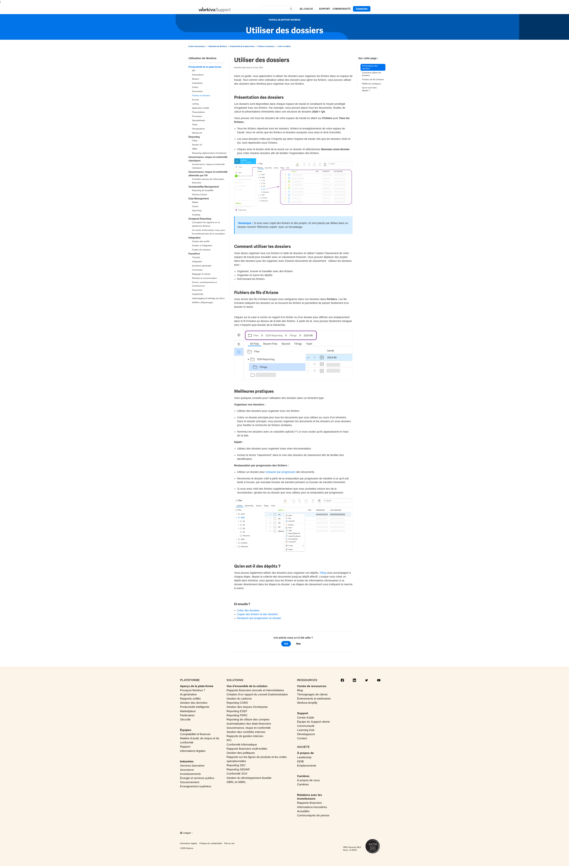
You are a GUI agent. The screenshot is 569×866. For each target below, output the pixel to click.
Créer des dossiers (248, 610)
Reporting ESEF (237, 711)
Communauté (305, 725)
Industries (187, 761)
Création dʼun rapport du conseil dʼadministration (257, 694)
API (193, 70)
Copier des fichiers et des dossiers (257, 614)
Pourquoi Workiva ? (192, 690)
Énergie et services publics (197, 778)
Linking (195, 104)
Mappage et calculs (201, 274)
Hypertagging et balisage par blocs (208, 298)
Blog (300, 690)
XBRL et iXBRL (236, 782)
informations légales (193, 750)
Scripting (196, 214)
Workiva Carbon (199, 194)
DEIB (300, 761)
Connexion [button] (361, 8)
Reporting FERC (237, 715)
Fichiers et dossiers (266, 46)
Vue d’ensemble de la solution (247, 686)
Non (298, 643)
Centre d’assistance (196, 46)
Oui (286, 643)
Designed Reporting (199, 218)
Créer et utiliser (284, 46)
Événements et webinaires (314, 698)
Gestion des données (193, 702)
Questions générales (201, 265)
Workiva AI (197, 133)
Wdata (195, 202)
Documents (197, 91)
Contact (302, 738)
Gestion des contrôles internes (246, 731)
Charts (195, 87)
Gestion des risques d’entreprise (247, 706)
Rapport (185, 746)
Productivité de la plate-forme (242, 46)
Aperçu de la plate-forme (196, 686)
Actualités (303, 811)
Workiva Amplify (307, 702)
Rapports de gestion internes (245, 736)
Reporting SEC (236, 765)
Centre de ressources (311, 686)
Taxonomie (197, 290)
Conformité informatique (242, 744)
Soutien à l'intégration (202, 245)
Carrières (303, 776)
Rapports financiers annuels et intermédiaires (255, 690)
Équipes (185, 730)
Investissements (190, 773)
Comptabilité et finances (195, 734)
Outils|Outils (197, 294)
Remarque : (245, 223)
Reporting (194, 137)
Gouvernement (189, 782)
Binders (195, 79)
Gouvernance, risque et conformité (249, 727)
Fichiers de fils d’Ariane (373, 79)
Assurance (187, 769)
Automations (198, 75)
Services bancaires (192, 765)
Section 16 (197, 144)
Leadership (304, 757)
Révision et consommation (204, 278)
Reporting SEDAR (238, 769)
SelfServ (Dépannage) (202, 302)
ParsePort (194, 253)
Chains (195, 206)
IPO (229, 740)
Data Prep (197, 210)
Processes (197, 116)
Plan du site (229, 843)
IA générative (188, 694)
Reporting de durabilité (202, 190)
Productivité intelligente (194, 706)
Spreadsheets (198, 120)
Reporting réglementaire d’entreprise (209, 153)
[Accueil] (215, 9)
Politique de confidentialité (210, 843)
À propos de (305, 753)
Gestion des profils (201, 241)
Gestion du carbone (239, 698)
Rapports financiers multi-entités (247, 748)
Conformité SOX (237, 773)
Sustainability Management (203, 186)
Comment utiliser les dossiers (371, 74)
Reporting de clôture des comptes (248, 719)
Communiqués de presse (313, 815)
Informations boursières (312, 807)
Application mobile (200, 108)
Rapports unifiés (190, 698)
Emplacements (306, 765)
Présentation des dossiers (370, 67)
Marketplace (188, 711)
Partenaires (187, 715)
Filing (194, 140)
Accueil (195, 99)
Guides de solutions (201, 249)
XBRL (194, 149)
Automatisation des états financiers (249, 723)
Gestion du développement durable (249, 777)
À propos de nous (308, 780)
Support (302, 713)
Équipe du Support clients (313, 721)
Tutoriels (196, 257)
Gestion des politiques (241, 752)
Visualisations (198, 128)
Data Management (198, 198)
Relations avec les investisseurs (309, 796)
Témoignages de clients (312, 694)
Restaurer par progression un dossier (259, 618)
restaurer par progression (280, 472)
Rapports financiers (309, 802)
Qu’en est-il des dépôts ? (369, 89)
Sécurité (185, 719)
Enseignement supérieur (195, 786)
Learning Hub (305, 730)
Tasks (194, 124)
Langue (308, 9)
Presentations (198, 112)
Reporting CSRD (237, 702)
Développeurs (306, 734)
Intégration (194, 237)
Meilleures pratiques (371, 83)
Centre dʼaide (305, 717)
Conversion (197, 270)
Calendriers (197, 83)
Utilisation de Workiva (217, 46)
